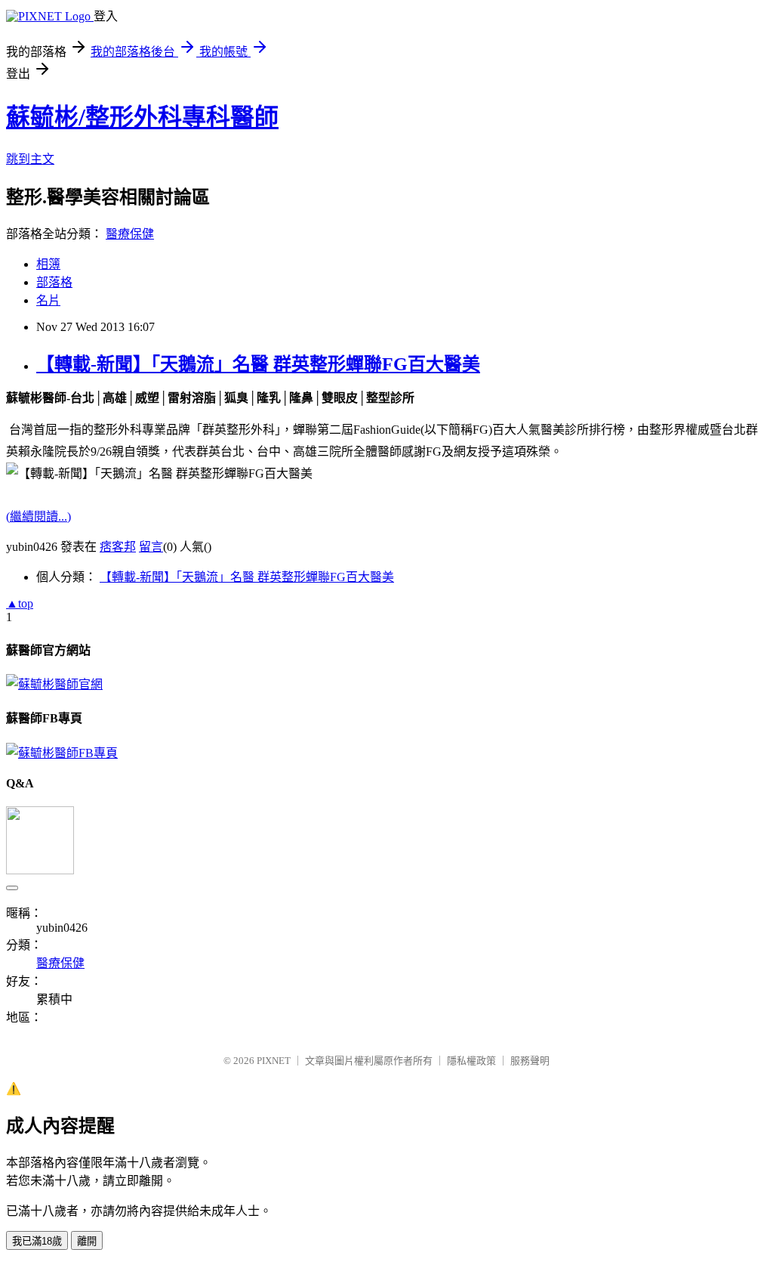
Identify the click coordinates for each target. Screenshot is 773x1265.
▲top (19, 603)
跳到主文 (30, 159)
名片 (48, 300)
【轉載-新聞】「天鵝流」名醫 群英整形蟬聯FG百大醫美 (258, 364)
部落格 (54, 282)
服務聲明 (530, 1060)
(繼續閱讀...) (38, 516)
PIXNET (274, 1060)
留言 (151, 546)
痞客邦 (118, 546)
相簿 (48, 264)
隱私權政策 (471, 1060)
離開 (87, 1241)
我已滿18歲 (37, 1241)
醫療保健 (130, 233)
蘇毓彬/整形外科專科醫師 (142, 117)
